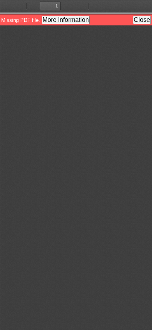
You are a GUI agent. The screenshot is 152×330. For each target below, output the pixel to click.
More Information (65, 19)
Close (142, 19)
